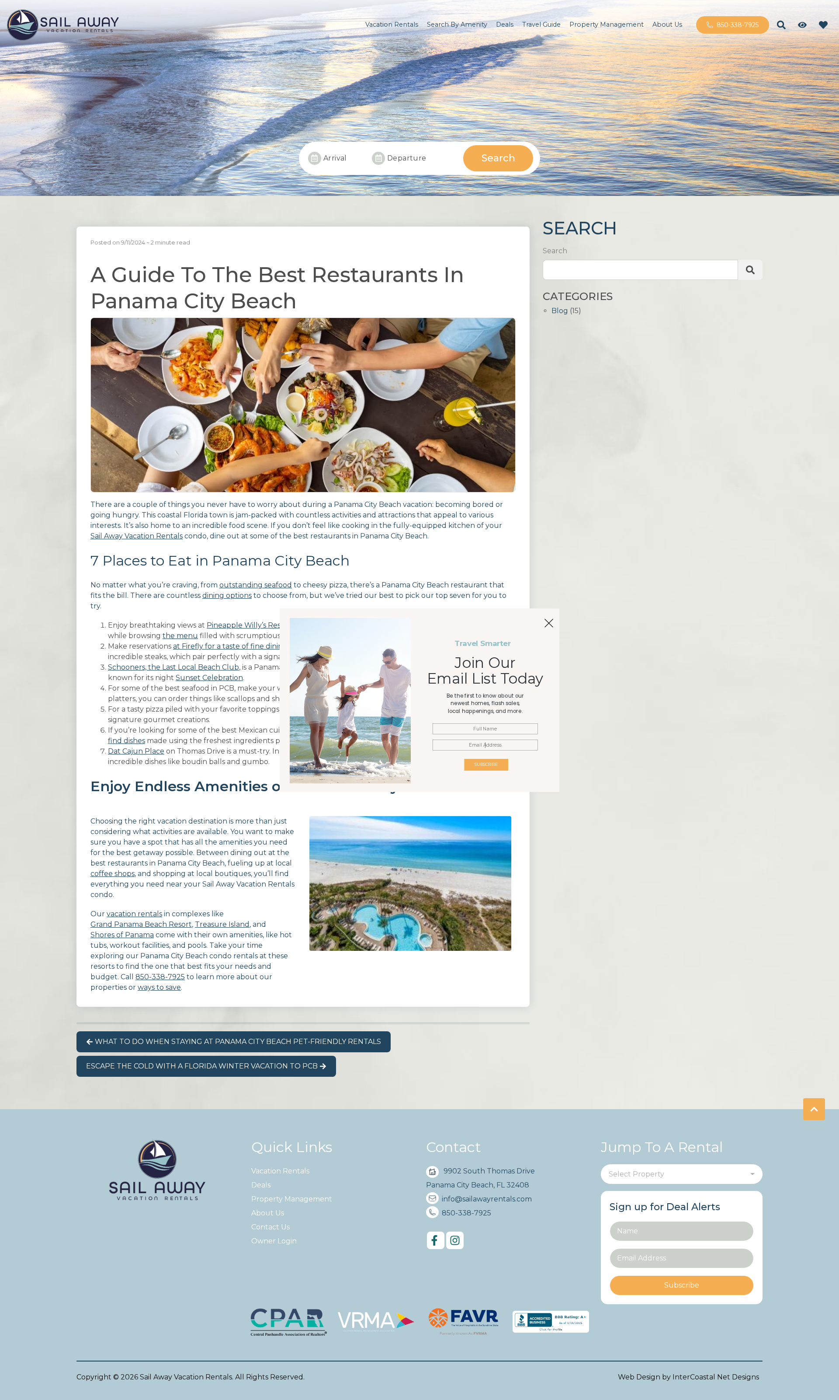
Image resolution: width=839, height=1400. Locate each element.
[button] (485, 703)
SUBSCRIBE (486, 764)
